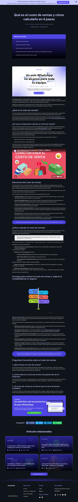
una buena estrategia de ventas (58, 118)
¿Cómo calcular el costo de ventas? (24, 48)
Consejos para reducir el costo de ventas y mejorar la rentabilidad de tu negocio (34, 51)
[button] (30, 423)
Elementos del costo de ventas (23, 44)
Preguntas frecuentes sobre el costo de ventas (26, 55)
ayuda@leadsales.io (13, 496)
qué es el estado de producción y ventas (29, 222)
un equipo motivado (45, 343)
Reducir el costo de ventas (18, 317)
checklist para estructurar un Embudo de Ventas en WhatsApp (38, 353)
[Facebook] (58, 495)
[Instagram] (60, 495)
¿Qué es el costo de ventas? (22, 41)
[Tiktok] (55, 495)
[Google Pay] (42, 497)
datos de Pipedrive (42, 128)
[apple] (40, 497)
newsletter (57, 491)
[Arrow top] (74, 498)
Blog (29, 24)
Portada (26, 24)
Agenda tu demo (62, 2)
